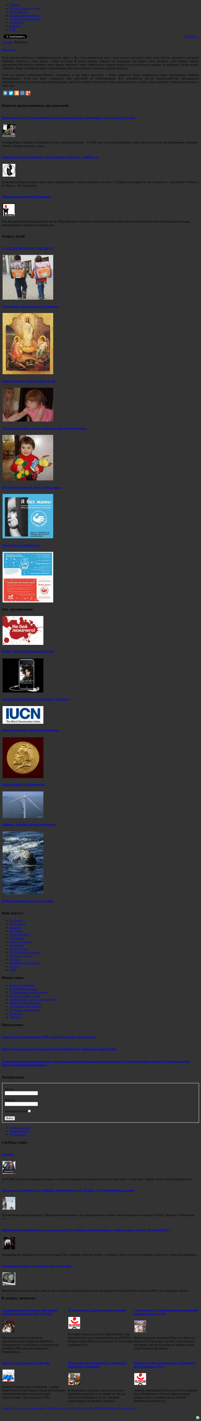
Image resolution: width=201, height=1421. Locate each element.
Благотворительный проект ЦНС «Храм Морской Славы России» (49, 1037)
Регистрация (17, 1134)
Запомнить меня (15, 1111)
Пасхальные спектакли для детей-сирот (30, 306)
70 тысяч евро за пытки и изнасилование (97, 1310)
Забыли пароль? (20, 1127)
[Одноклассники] (16, 93)
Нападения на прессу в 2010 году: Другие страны (36, 1266)
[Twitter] (11, 93)
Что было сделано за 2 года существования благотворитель (44, 428)
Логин (9, 1089)
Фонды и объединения (30, 1408)
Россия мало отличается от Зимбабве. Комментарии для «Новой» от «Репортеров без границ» (68, 1190)
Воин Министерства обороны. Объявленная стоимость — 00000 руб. (50, 157)
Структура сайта (83, 1408)
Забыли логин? (19, 1131)
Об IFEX (8, 1154)
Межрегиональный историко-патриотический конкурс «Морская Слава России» (59, 1049)
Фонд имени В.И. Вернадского (23, 784)
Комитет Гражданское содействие (26, 1363)
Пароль (10, 1100)
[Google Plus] (28, 93)
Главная (7, 42)
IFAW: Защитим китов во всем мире (27, 901)
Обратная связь (106, 1408)
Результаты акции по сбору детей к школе (32, 487)
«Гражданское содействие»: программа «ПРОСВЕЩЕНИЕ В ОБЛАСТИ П (29, 1312)
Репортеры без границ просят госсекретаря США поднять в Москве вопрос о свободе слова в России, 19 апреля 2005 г (86, 1230)
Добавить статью (58, 1408)
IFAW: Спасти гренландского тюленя (28, 651)
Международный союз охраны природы (30, 730)
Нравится (191, 36)
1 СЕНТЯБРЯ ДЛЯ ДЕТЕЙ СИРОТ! (28, 248)
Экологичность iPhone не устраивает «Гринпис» (36, 699)
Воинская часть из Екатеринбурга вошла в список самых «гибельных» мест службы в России (68, 117)
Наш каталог (127, 1408)
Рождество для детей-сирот (21, 545)
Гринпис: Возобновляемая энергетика (29, 824)
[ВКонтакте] (5, 93)
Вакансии (8, 49)
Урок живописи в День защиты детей (28, 381)
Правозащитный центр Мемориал (26, 196)
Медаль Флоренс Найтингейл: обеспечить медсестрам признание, (97, 1364)
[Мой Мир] (22, 93)
